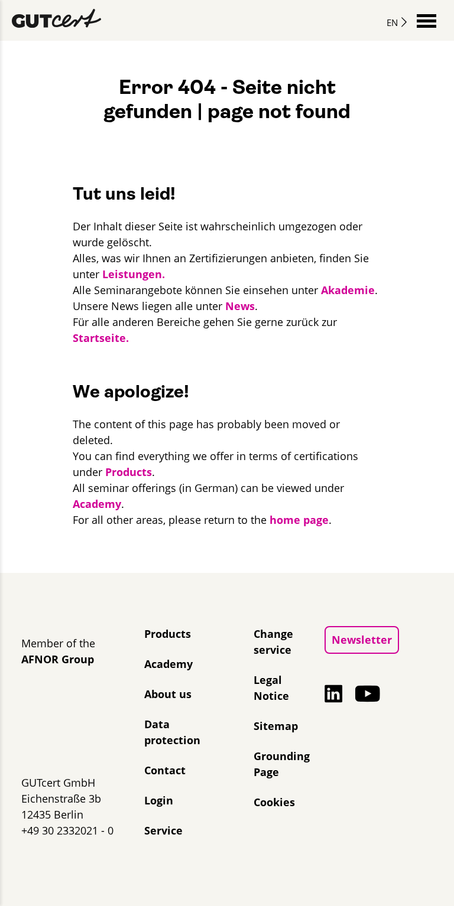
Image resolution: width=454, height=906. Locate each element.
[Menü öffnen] (426, 20)
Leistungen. (133, 274)
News (240, 306)
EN (392, 22)
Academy (97, 504)
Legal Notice (271, 688)
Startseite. (101, 338)
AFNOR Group (57, 659)
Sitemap (276, 726)
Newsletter (362, 640)
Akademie (348, 290)
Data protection (172, 732)
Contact (165, 770)
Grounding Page (282, 764)
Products (128, 472)
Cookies (274, 802)
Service (163, 830)
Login (158, 800)
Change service (273, 642)
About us (168, 694)
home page (299, 520)
